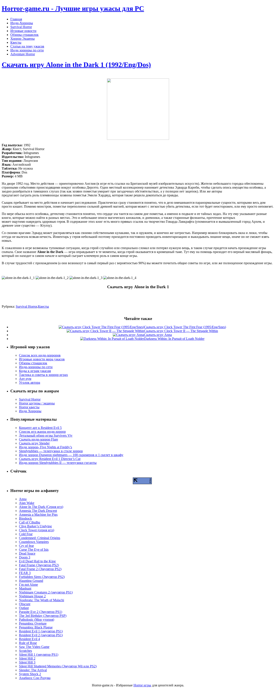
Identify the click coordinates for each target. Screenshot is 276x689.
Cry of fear (26, 545)
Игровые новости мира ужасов (42, 359)
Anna (23, 499)
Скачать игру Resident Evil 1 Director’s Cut (49, 459)
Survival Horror (21, 27)
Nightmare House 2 (32, 596)
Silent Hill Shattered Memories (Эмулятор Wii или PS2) (58, 666)
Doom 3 (24, 557)
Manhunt (25, 588)
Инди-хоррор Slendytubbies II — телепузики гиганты (58, 463)
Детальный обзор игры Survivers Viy (45, 435)
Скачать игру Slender (34, 443)
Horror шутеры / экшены (37, 403)
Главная (16, 19)
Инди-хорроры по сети (36, 367)
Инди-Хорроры (21, 23)
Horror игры (142, 685)
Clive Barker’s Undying (35, 526)
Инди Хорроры (30, 411)
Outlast (24, 608)
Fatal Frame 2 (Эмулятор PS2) (40, 569)
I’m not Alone (28, 584)
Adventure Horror (22, 54)
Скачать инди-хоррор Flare (38, 439)
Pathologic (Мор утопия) (36, 619)
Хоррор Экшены (22, 38)
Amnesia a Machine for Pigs (38, 514)
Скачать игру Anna (158, 335)
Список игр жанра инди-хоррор (42, 431)
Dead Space (27, 553)
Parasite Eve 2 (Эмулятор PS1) (40, 612)
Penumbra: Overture (33, 623)
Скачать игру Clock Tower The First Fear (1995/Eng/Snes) (185, 327)
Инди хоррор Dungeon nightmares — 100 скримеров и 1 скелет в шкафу (71, 455)
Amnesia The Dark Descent (38, 510)
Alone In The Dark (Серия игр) (41, 507)
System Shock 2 (30, 674)
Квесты (15, 42)
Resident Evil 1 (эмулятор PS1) (41, 631)
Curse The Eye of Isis (34, 549)
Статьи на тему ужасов (27, 46)
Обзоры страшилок (24, 35)
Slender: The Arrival (33, 670)
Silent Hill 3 (27, 662)
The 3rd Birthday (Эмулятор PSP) (42, 615)
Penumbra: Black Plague (36, 627)
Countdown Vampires (34, 542)
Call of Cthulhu (29, 522)
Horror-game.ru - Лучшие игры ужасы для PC (73, 8)
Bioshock (25, 518)
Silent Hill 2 (27, 658)
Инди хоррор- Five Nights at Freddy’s (45, 447)
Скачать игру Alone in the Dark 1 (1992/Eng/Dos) (76, 64)
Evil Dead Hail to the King (37, 561)
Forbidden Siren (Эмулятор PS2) (42, 577)
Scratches (25, 650)
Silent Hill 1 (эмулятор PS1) (38, 654)
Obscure (24, 604)
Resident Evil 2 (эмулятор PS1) (41, 635)
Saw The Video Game (34, 647)
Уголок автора (29, 382)
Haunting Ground (31, 580)
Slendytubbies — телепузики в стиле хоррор (51, 451)
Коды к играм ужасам (35, 371)
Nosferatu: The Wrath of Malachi (41, 600)
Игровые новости (23, 31)
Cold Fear (26, 534)
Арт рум (25, 378)
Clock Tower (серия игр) (36, 530)
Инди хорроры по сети (27, 50)
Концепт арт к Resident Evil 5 (40, 428)
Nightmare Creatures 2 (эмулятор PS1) (46, 592)
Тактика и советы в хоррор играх (43, 375)
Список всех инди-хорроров (40, 355)
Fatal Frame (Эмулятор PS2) (39, 565)
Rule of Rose (28, 643)
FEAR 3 (25, 573)
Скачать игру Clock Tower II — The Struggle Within (181, 331)
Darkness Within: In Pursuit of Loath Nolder (174, 339)
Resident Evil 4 (29, 639)
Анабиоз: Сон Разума (34, 678)
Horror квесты (29, 407)
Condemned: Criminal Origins (39, 538)
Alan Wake (26, 503)
